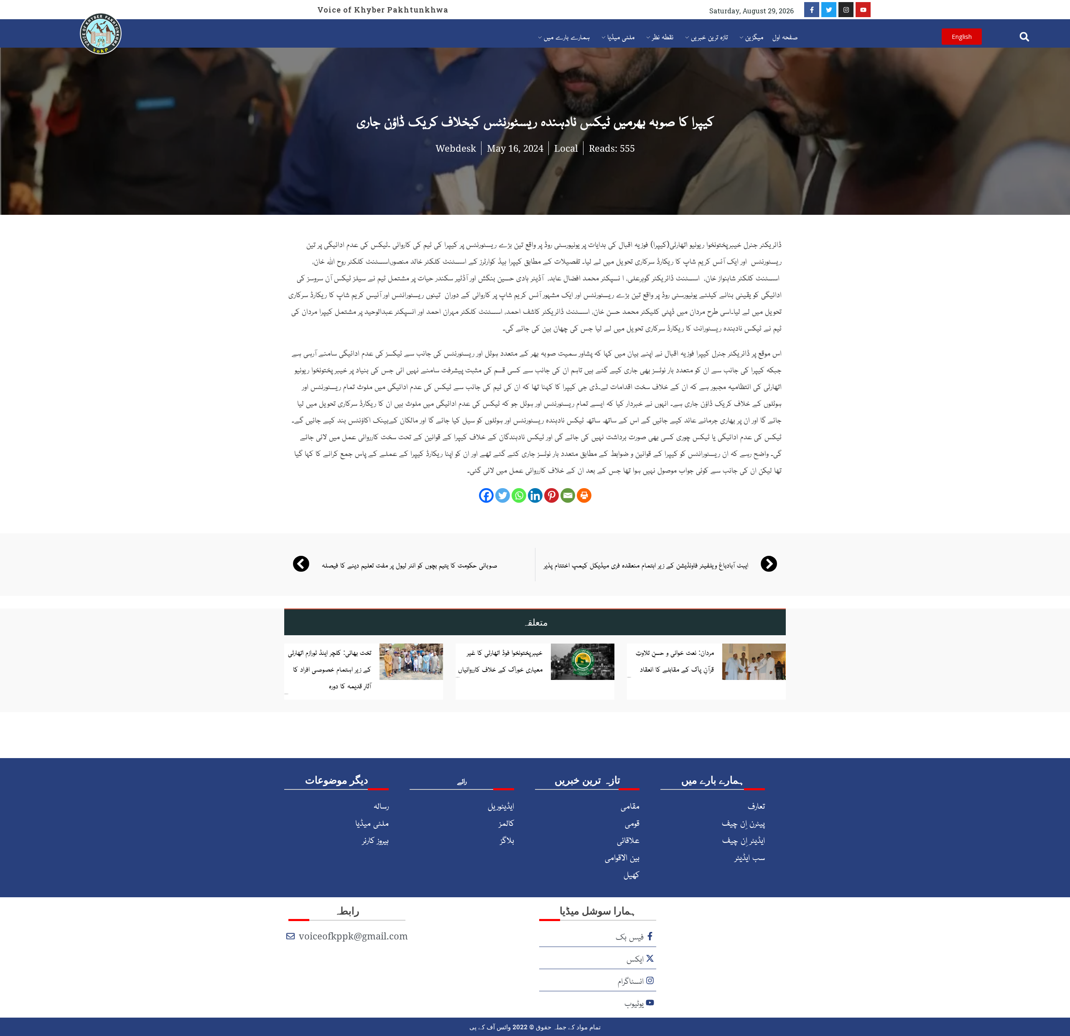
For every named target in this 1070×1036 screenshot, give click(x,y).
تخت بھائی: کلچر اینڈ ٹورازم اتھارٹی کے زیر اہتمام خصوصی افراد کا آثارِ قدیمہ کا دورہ (329, 668)
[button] (1025, 36)
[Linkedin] (535, 495)
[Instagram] (845, 9)
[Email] (567, 495)
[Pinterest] (551, 495)
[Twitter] (828, 9)
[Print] (584, 495)
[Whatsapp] (519, 495)
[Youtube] (863, 9)
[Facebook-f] (811, 9)
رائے (461, 781)
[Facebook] (486, 495)
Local (566, 148)
